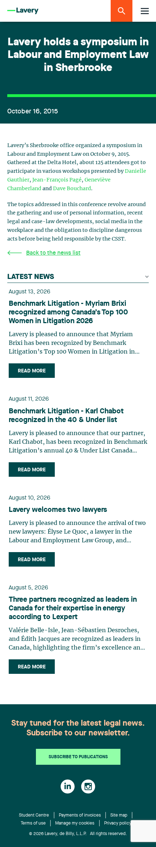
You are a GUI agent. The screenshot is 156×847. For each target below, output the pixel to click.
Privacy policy (117, 823)
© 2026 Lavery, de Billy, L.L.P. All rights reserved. (78, 834)
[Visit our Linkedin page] (68, 786)
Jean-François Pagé (57, 180)
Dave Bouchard (72, 188)
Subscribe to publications (78, 757)
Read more (32, 371)
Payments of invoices (80, 815)
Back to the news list (53, 253)
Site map (118, 815)
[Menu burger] (145, 11)
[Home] (22, 11)
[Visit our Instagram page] (88, 786)
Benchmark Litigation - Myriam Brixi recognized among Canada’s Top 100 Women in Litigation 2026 (68, 312)
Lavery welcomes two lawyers (58, 510)
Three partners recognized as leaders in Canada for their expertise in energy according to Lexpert (73, 608)
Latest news (30, 277)
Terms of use (33, 823)
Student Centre (34, 815)
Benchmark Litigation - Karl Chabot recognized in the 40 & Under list (66, 416)
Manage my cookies (74, 823)
